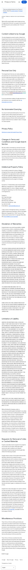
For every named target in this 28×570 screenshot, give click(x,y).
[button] (2, 2)
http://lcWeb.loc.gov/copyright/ (11, 216)
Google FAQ (11, 509)
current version (14, 11)
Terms (21, 559)
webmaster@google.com (14, 205)
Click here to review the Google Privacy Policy (12, 132)
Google (3, 559)
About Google (10, 559)
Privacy (16, 559)
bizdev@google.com (17, 93)
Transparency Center (7, 563)
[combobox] (8, 567)
